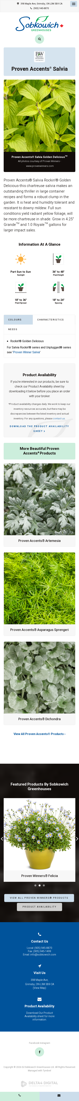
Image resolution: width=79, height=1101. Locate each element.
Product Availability (39, 906)
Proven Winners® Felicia (39, 875)
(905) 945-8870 (41, 8)
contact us (59, 418)
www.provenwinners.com (40, 166)
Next (73, 128)
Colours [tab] (15, 319)
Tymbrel (47, 1070)
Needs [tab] (12, 329)
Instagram (45, 1043)
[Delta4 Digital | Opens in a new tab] (39, 1084)
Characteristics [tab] (50, 319)
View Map (39, 988)
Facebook (34, 1043)
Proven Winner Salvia (26, 352)
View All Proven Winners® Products (39, 898)
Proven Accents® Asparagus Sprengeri (39, 629)
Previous (6, 128)
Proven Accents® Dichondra (39, 719)
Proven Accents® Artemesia (39, 540)
